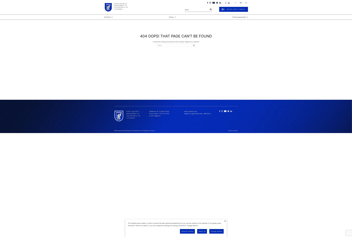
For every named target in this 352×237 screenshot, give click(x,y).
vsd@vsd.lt (157, 116)
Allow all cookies (187, 231)
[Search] (211, 9)
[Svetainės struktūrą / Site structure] (229, 3)
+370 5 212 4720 (164, 113)
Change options (216, 231)
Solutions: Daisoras (233, 130)
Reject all (202, 231)
